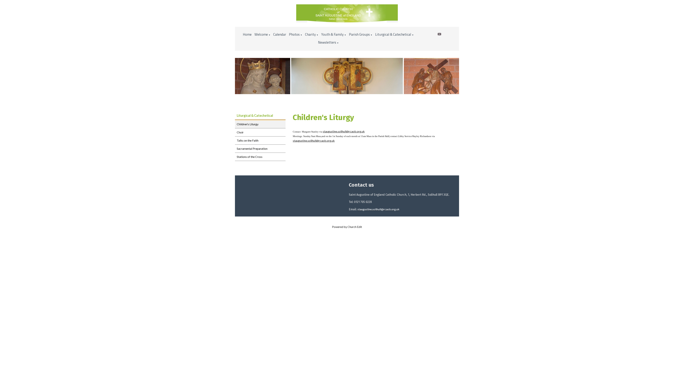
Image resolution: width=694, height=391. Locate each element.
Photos (294, 34)
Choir (240, 132)
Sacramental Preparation (252, 148)
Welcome (261, 34)
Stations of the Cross (249, 156)
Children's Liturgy (247, 124)
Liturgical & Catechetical (393, 34)
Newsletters (327, 42)
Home (247, 34)
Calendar (279, 34)
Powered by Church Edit (347, 226)
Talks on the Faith (247, 140)
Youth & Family (332, 34)
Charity (310, 34)
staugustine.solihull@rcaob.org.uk (344, 131)
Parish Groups (359, 34)
